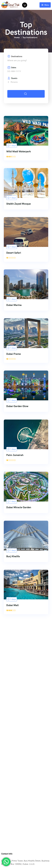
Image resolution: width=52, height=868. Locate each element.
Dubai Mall (12, 605)
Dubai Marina (14, 305)
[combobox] (26, 60)
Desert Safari (13, 252)
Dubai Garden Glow (17, 406)
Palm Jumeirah (14, 455)
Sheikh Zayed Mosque (18, 203)
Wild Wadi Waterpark (18, 151)
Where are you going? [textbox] (17, 60)
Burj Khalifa (13, 556)
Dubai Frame (13, 354)
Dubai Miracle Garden (18, 507)
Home (17, 37)
